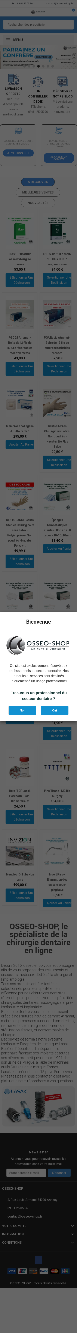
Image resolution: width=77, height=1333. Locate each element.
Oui (54, 710)
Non (22, 710)
